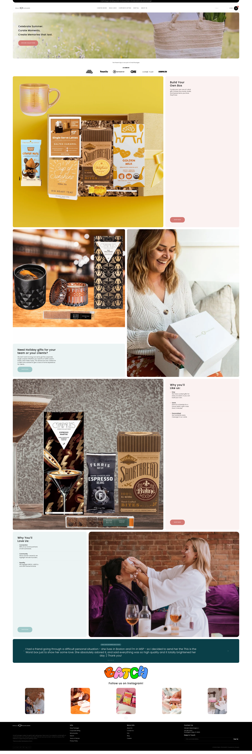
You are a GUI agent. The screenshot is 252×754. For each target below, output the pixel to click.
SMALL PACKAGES (222, 747)
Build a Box (20, 3)
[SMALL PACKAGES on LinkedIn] (26, 747)
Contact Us (130, 731)
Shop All (136, 8)
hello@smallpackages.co (191, 728)
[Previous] (24, 651)
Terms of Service (75, 738)
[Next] (228, 651)
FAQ (128, 733)
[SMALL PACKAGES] (22, 8)
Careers (129, 738)
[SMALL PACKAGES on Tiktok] (14, 747)
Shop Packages (74, 728)
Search (72, 736)
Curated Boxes (102, 8)
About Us (44, 3)
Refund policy (74, 733)
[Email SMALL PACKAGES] (30, 747)
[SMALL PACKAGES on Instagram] (17, 747)
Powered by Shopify (233, 747)
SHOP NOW (177, 220)
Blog (128, 736)
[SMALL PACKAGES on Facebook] (20, 747)
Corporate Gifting (36, 3)
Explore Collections (28, 43)
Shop (14, 3)
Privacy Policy (74, 741)
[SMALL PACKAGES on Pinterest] (23, 747)
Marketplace (27, 3)
